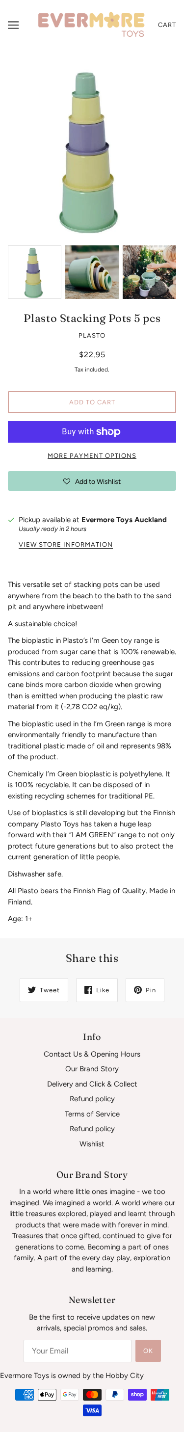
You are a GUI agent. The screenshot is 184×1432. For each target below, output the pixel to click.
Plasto (92, 335)
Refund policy (92, 1098)
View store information (66, 544)
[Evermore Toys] (92, 24)
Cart (167, 24)
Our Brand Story (92, 1068)
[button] (92, 481)
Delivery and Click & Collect (92, 1084)
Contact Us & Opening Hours (92, 1054)
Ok (148, 1350)
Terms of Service (92, 1114)
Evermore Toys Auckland (124, 519)
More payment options (92, 455)
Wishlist (92, 1144)
